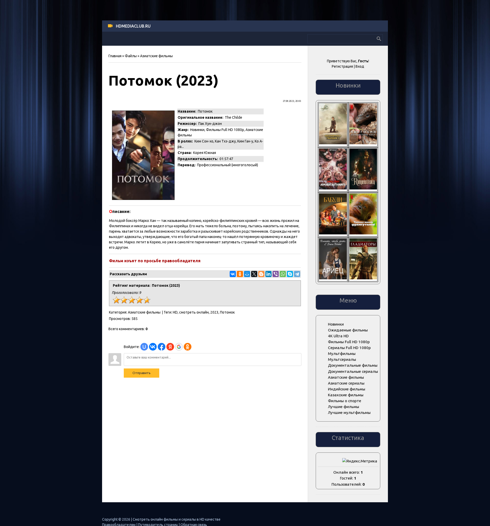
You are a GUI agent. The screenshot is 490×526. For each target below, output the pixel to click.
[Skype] (290, 274)
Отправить (141, 373)
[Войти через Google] (179, 347)
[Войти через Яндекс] (170, 347)
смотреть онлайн (194, 312)
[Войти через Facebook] (161, 347)
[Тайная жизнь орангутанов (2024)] (363, 233)
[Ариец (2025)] (333, 278)
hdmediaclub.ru (133, 26)
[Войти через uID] (144, 347)
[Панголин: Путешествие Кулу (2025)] (363, 143)
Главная (114, 56)
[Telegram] (297, 274)
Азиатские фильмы (156, 56)
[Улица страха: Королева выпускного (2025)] (333, 188)
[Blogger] (261, 274)
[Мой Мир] (247, 274)
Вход (360, 66)
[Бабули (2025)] (333, 233)
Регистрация (342, 66)
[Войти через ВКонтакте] (153, 347)
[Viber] (276, 274)
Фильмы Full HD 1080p (225, 130)
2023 (214, 312)
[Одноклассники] (240, 274)
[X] (254, 274)
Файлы (131, 56)
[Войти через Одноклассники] (187, 347)
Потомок (227, 312)
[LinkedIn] (268, 274)
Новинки (197, 130)
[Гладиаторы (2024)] (363, 278)
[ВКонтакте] (233, 274)
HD (175, 312)
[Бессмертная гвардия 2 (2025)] (333, 143)
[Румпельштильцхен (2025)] (363, 188)
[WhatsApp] (283, 274)
